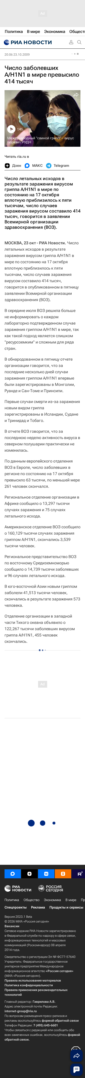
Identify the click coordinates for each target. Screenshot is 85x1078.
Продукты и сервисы (66, 907)
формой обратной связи (60, 1020)
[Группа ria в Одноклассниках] (63, 873)
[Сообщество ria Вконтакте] (46, 873)
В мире (71, 900)
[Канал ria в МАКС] (13, 873)
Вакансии (12, 926)
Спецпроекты (16, 907)
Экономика (52, 900)
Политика (12, 900)
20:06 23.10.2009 (17, 54)
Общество (31, 900)
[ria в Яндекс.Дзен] (29, 873)
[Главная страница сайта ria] (27, 42)
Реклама (38, 907)
